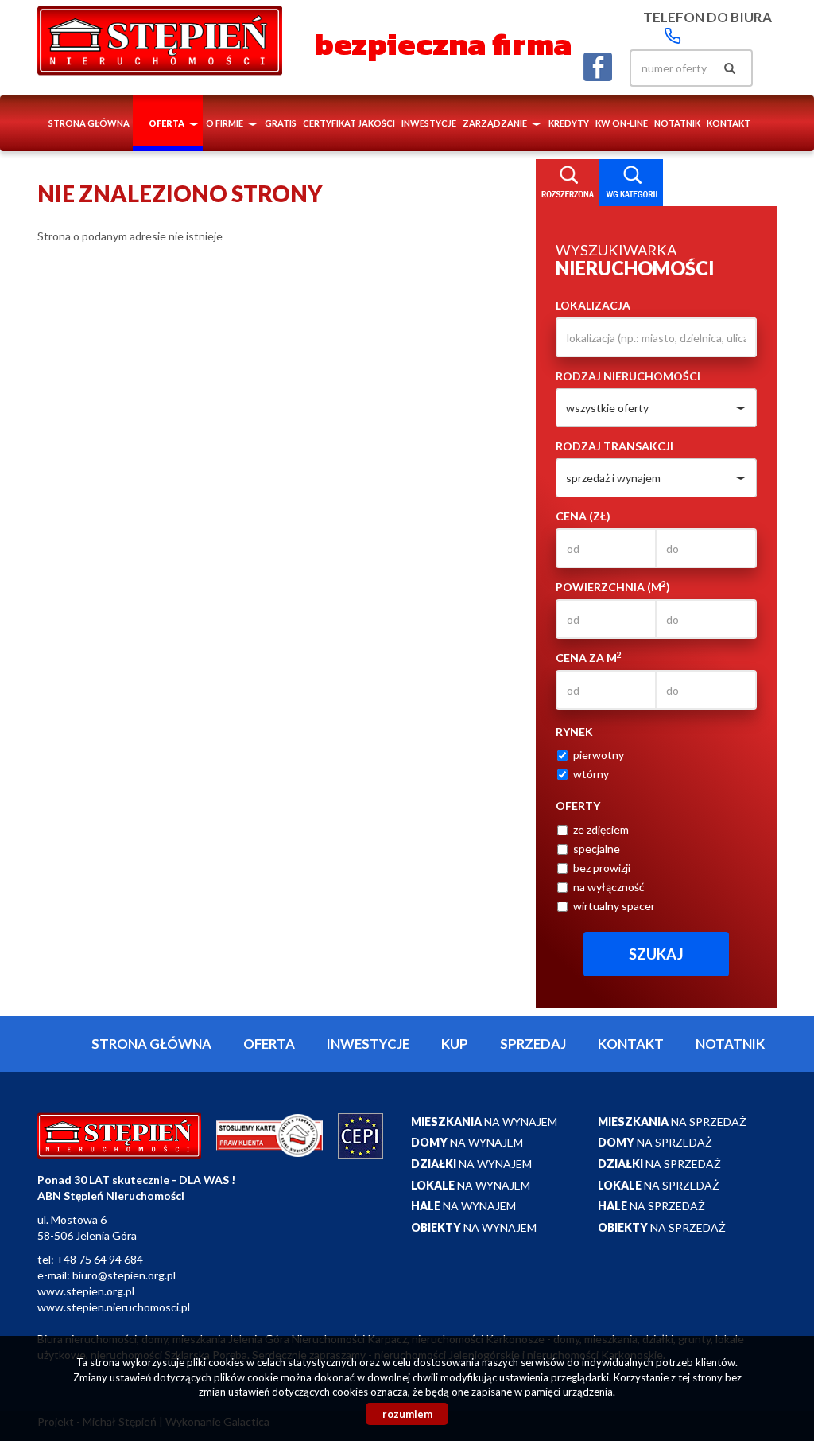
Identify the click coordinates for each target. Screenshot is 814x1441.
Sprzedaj (533, 1043)
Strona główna (89, 123)
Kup (454, 1043)
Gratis (281, 123)
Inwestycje (428, 123)
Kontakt (728, 123)
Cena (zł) (583, 516)
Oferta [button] (167, 123)
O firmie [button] (225, 123)
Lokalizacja (593, 305)
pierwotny (598, 754)
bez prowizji (601, 867)
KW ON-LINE (621, 123)
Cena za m (589, 657)
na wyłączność (609, 887)
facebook (597, 67)
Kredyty (568, 123)
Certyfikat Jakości (349, 123)
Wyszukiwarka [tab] (567, 183)
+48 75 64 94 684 (99, 1259)
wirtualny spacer (614, 906)
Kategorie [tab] (631, 183)
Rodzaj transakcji (614, 446)
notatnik (677, 123)
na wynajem (484, 1121)
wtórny (591, 774)
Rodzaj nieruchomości (628, 376)
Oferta (269, 1043)
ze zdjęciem (601, 829)
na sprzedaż (672, 1121)
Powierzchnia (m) (613, 586)
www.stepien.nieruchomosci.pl (113, 1307)
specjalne (596, 848)
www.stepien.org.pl (85, 1291)
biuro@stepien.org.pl (124, 1275)
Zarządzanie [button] (496, 123)
